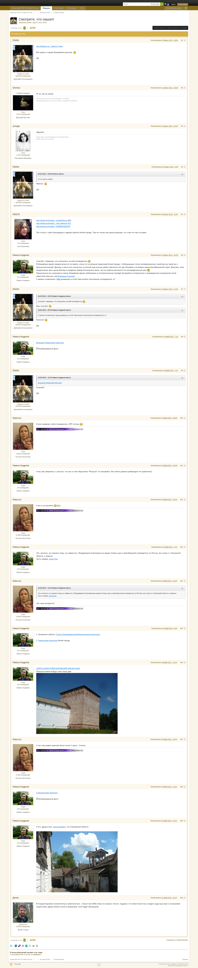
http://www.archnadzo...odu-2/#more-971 (53, 223)
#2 (182, 88)
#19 (181, 821)
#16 (181, 662)
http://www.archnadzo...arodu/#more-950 (53, 220)
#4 (182, 167)
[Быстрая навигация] (186, 8)
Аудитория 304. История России (25, 8)
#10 (181, 418)
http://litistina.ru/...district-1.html (49, 46)
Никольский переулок (47, 640)
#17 (181, 739)
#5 (182, 214)
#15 (181, 628)
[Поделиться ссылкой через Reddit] (23, 946)
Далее (32, 28)
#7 (182, 289)
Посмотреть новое (173, 8)
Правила (185, 959)
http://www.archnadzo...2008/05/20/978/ (53, 226)
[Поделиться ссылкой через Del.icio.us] (19, 946)
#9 (182, 371)
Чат (82, 8)
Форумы (46, 8)
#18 (181, 787)
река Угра (53, 559)
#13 (181, 547)
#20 (181, 898)
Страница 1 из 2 (16, 28)
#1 (182, 40)
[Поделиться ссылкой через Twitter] (11, 946)
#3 (182, 126)
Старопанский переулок (47, 793)
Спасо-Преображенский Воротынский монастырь (78, 634)
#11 (181, 466)
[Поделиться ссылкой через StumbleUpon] (26, 946)
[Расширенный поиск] (165, 4)
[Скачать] (37, 946)
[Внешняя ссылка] (59, 429)
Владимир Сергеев (66, 276)
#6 (182, 255)
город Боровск (59, 827)
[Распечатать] (33, 946)
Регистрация (182, 4)
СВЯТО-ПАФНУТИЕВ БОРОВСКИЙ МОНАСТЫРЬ (58, 668)
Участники (59, 8)
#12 (181, 500)
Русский (17, 964)
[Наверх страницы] (99, 964)
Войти (173, 4)
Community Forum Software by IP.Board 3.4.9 (173, 964)
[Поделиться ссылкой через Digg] (16, 946)
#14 (181, 581)
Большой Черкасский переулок (50, 343)
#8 (182, 337)
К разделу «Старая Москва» (177, 940)
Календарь (71, 8)
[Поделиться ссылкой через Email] (30, 946)
